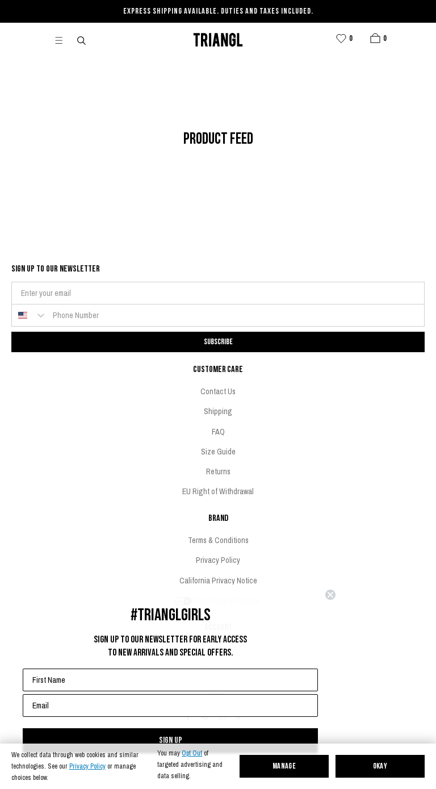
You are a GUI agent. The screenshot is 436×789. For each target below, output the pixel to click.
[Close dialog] (330, 594)
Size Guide (218, 451)
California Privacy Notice (218, 580)
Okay (380, 766)
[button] (375, 38)
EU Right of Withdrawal (218, 491)
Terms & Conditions (218, 540)
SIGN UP (170, 740)
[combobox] (29, 315)
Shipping (218, 411)
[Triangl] (218, 40)
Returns (218, 471)
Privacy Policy (87, 766)
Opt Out (192, 753)
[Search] (82, 40)
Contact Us (218, 391)
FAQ (218, 432)
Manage (284, 766)
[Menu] (63, 40)
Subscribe (218, 342)
